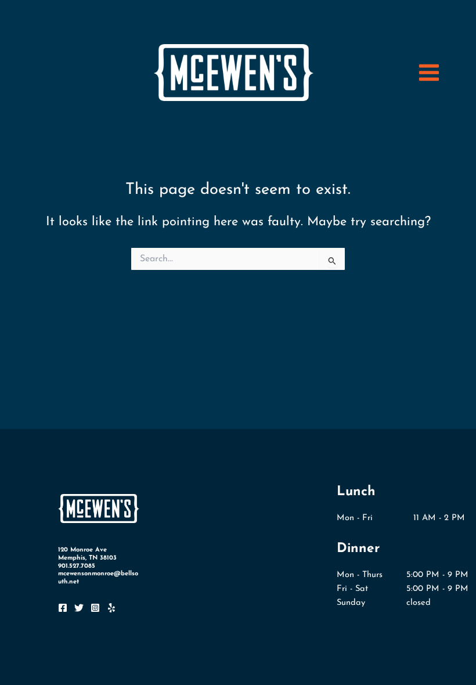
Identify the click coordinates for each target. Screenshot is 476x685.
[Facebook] (62, 607)
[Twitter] (79, 607)
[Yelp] (111, 607)
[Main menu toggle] (429, 73)
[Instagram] (95, 607)
